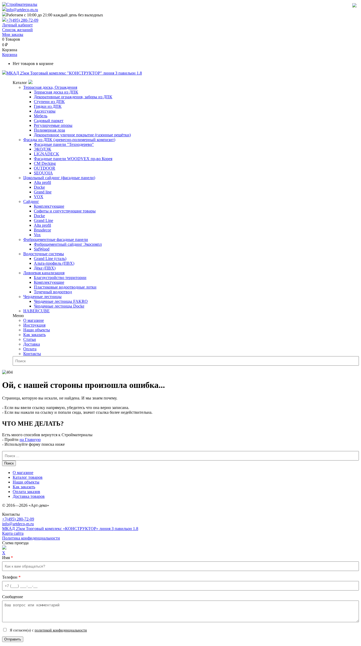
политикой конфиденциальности (61, 630)
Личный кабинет (17, 25)
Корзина (9, 54)
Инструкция (34, 325)
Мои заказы (12, 34)
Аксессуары (44, 111)
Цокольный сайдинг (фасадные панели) (59, 177)
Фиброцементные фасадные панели (55, 239)
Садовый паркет (48, 120)
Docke (39, 187)
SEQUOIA (43, 173)
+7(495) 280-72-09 (22, 20)
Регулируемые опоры (53, 125)
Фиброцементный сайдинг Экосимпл (68, 244)
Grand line (43, 192)
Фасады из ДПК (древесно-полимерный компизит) (69, 139)
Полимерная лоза (49, 130)
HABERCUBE (36, 311)
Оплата (29, 349)
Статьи (29, 339)
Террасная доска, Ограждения (50, 87)
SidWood (41, 249)
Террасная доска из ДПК (56, 92)
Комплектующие (49, 206)
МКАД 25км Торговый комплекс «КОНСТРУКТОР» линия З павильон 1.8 (70, 528)
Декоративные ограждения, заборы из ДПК (73, 97)
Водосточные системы (43, 254)
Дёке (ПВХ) (44, 268)
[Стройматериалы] (19, 4)
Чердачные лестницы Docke (59, 306)
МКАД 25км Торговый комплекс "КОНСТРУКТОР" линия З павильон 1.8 (74, 73)
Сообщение (12, 596)
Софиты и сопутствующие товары (65, 211)
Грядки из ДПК (48, 106)
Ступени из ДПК (49, 101)
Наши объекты (36, 330)
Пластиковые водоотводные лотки (65, 287)
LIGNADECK (46, 154)
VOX (38, 196)
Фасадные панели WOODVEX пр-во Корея (73, 158)
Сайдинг (31, 201)
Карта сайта (13, 533)
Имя (7, 557)
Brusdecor (42, 230)
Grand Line (43, 220)
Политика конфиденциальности (31, 538)
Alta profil (42, 182)
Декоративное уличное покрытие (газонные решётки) (82, 135)
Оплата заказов (26, 491)
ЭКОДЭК (42, 149)
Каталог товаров (28, 477)
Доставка (31, 344)
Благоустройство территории (60, 277)
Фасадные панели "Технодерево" (64, 144)
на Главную (30, 439)
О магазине (33, 320)
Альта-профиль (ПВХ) (54, 263)
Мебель (40, 116)
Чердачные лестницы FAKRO (61, 301)
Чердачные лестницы (42, 296)
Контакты (32, 353)
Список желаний (17, 29)
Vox (37, 235)
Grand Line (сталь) (50, 258)
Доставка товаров (29, 496)
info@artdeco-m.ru (22, 9)
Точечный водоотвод (53, 292)
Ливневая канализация (43, 273)
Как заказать (34, 334)
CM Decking (45, 163)
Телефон (11, 577)
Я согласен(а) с (48, 630)
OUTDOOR (44, 168)
